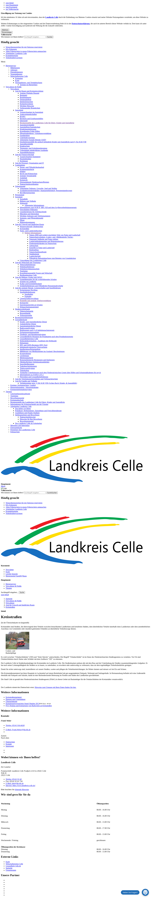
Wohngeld (23, 203)
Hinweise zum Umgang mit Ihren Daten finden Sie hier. (55, 687)
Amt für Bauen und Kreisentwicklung (29, 91)
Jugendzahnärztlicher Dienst (30, 326)
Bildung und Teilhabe (28, 201)
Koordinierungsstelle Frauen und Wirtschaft (36, 273)
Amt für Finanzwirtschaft (24, 155)
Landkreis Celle (51, 17)
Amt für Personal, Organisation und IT (29, 163)
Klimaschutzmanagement (29, 307)
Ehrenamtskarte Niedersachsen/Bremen (34, 182)
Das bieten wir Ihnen (23, 409)
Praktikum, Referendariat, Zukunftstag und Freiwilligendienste (38, 411)
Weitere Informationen (33, 233)
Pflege (22, 220)
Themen (9, 392)
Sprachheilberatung (27, 364)
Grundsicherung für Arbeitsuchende (33, 212)
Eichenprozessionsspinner (29, 332)
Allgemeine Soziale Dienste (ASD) (33, 140)
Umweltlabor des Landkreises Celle (33, 260)
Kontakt (9, 744)
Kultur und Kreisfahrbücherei (31, 284)
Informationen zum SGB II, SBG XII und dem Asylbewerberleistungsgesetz (48, 207)
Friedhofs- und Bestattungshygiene (33, 334)
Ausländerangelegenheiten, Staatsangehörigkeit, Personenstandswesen (46, 191)
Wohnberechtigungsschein (29, 269)
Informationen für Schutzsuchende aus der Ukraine (29, 404)
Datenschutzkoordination (29, 184)
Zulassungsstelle (26, 315)
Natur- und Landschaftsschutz (31, 231)
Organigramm (11, 870)
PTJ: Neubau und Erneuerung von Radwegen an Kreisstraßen (29, 706)
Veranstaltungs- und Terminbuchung (28, 83)
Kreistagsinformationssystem (21, 390)
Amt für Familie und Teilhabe (26, 381)
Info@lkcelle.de (15, 783)
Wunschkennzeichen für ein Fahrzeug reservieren (24, 47)
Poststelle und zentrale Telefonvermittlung (35, 301)
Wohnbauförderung (27, 267)
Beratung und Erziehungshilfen (31, 119)
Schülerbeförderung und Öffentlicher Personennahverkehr (41, 286)
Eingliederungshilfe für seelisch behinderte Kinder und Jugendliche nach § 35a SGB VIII (53, 142)
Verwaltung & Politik (13, 87)
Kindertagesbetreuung (28, 129)
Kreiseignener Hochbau (29, 290)
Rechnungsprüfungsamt (24, 318)
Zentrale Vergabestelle (28, 176)
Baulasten (23, 95)
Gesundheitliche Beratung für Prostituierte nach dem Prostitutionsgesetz (46, 337)
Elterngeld (23, 121)
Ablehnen (5, 30)
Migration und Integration (29, 214)
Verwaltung (14, 89)
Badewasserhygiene (27, 328)
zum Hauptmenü (12, 5)
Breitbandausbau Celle (28, 275)
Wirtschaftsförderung (27, 265)
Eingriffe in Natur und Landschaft (42, 248)
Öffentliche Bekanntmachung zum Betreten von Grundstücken (52, 258)
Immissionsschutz (26, 102)
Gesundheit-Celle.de (13, 866)
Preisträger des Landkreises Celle (22, 430)
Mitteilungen (15, 68)
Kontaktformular (12, 56)
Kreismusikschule (17, 400)
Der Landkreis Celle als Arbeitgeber (28, 423)
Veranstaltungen (16, 74)
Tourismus (24, 271)
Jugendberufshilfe (26, 144)
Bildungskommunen (27, 222)
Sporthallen (29, 294)
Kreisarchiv (24, 303)
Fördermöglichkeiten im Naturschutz (43, 243)
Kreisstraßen (24, 229)
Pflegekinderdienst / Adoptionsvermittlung (35, 133)
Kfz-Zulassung (11, 49)
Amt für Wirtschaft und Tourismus (28, 263)
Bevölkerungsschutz (27, 193)
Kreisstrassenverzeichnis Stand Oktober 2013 (22, 704)
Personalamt (19, 195)
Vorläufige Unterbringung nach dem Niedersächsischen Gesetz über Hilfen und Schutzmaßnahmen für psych (60, 373)
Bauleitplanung (25, 97)
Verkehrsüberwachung (14, 58)
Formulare (19, 78)
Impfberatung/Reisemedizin (30, 349)
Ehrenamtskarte (16, 428)
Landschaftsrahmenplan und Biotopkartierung (46, 241)
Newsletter (10, 570)
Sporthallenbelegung (27, 292)
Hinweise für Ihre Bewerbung (31, 419)
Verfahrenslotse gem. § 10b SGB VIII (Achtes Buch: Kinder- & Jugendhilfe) (48, 383)
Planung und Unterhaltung (15, 699)
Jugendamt (19, 110)
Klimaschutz (15, 432)
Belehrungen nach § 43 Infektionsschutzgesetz (37, 330)
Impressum (10, 746)
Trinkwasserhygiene (27, 368)
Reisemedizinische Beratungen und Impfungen (37, 360)
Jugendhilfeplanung (27, 152)
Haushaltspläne (25, 159)
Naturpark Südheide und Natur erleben (43, 239)
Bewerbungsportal (17, 398)
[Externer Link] (78, 880)
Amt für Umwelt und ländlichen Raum (29, 224)
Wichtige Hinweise (27, 106)
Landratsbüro (20, 165)
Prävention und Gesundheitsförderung (34, 377)
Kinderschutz (25, 146)
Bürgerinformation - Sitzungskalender (24, 387)
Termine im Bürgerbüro (28, 85)
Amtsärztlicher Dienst (28, 324)
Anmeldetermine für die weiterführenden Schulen (38, 279)
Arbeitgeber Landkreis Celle (16, 53)
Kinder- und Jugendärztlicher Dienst (33, 322)
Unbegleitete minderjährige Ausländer (34, 150)
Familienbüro (25, 136)
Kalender (28, 296)
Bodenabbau (34, 250)
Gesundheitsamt (21, 320)
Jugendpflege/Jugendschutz (30, 127)
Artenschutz (33, 246)
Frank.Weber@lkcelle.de (18, 730)
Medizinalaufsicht (26, 358)
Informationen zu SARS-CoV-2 (32, 375)
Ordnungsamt (20, 186)
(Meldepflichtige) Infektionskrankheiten (34, 362)
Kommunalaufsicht (27, 169)
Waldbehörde (34, 254)
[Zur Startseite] (75, 459)
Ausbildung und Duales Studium (27, 413)
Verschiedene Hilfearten (29, 210)
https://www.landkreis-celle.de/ (20, 786)
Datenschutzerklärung (81, 24)
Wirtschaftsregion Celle (19, 76)
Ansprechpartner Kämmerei (30, 157)
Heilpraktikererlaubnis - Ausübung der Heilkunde (38, 341)
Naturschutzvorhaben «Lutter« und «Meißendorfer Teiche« (51, 237)
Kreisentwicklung (26, 104)
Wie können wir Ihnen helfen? (12, 37)
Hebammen (24, 343)
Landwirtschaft (34, 256)
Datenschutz (10, 742)
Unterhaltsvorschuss (27, 138)
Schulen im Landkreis (28, 282)
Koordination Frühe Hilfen (30, 131)
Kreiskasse (24, 161)
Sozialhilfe (24, 199)
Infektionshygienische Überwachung (33, 347)
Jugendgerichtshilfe (27, 125)
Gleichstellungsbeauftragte (20, 394)
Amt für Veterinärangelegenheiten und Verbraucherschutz (36, 379)
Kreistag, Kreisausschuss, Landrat (23, 385)
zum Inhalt (10, 3)
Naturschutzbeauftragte (37, 252)
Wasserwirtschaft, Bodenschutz (31, 227)
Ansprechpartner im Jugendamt (31, 112)
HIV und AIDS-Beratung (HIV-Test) (33, 345)
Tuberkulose (24, 370)
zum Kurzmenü (11, 7)
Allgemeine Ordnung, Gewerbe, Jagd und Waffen (38, 188)
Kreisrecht (23, 180)
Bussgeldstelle (25, 313)
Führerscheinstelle (26, 311)
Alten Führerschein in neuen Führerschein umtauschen (26, 51)
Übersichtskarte (11, 701)
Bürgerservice (11, 66)
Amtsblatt (23, 178)
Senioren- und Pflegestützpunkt (31, 218)
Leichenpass (24, 356)
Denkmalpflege (25, 100)
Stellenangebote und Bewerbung (27, 415)
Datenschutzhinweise (28, 417)
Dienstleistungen (16, 72)
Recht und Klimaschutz (28, 174)
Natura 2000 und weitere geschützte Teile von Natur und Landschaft (54, 235)
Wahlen (22, 171)
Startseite (9, 599)
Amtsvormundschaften (28, 114)
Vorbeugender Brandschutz (30, 108)
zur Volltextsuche (12, 9)
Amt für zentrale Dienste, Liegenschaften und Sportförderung (38, 288)
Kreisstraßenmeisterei (14, 697)
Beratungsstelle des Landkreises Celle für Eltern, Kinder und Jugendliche (47, 123)
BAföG (22, 116)
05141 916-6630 (15, 725)
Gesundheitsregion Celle (29, 339)
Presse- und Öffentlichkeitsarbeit (32, 167)
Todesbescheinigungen (28, 366)
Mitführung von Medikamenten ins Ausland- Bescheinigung (42, 351)
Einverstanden (7, 32)
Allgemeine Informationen (34, 205)
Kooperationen (25, 354)
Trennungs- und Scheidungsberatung (33, 148)
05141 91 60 (14, 779)
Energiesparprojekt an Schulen (31, 305)
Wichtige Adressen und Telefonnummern (35, 216)
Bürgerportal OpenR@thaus (16, 576)
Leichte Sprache (12, 574)
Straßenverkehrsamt (22, 309)
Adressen (13, 70)
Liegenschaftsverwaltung (29, 298)
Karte (17, 80)
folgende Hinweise (22, 790)
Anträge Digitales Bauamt (29, 93)
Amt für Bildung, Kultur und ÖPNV (28, 277)
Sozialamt (18, 197)
